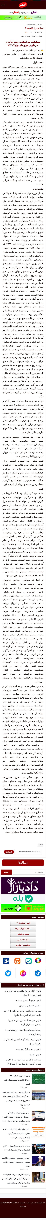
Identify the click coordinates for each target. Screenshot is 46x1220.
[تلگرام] (14, 1212)
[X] (26, 1212)
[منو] (3, 6)
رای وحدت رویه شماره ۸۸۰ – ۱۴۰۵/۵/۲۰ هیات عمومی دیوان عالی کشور (17, 1080)
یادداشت (40, 844)
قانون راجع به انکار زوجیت (28, 1049)
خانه (41, 24)
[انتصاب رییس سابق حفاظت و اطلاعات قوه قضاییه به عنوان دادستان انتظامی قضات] (38, 1161)
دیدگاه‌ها (23, 862)
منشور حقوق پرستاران (30, 1005)
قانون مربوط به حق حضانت (28, 1000)
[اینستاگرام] (20, 1212)
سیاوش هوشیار (31, 1202)
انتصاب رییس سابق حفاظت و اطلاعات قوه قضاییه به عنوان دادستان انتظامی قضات (16, 1162)
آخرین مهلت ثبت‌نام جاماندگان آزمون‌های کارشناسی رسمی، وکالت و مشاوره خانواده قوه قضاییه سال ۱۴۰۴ (16, 1117)
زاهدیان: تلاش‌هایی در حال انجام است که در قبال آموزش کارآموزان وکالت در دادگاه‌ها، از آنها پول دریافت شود (16, 1179)
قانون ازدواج (35, 1054)
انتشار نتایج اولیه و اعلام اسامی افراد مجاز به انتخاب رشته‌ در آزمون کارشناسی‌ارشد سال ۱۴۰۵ (16, 1133)
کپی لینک (9, 852)
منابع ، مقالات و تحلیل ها (32, 24)
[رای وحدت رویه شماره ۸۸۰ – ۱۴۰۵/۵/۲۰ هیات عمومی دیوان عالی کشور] (38, 1079)
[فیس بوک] (32, 1212)
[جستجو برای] (43, 6)
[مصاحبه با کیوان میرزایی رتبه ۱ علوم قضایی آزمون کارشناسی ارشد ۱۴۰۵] (38, 1149)
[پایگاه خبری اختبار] (23, 5)
